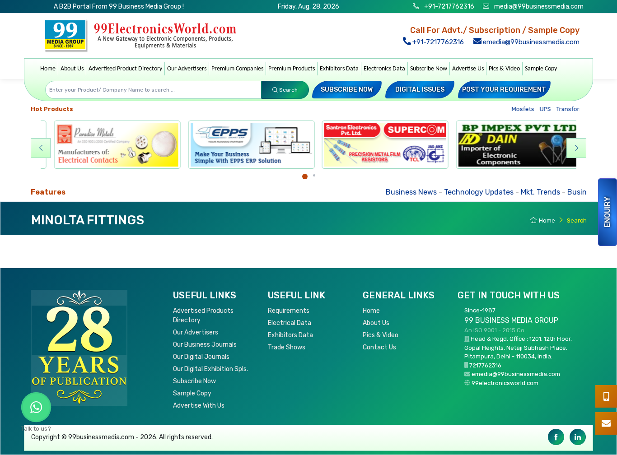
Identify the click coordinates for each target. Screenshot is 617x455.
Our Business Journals (205, 344)
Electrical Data (289, 323)
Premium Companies (237, 68)
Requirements (288, 311)
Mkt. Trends (516, 192)
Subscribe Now (428, 68)
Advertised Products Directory (203, 315)
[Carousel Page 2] (314, 175)
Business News (386, 192)
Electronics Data (384, 68)
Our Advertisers (186, 68)
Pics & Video (504, 68)
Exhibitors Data (339, 68)
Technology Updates (454, 192)
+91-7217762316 (448, 6)
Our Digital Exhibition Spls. (210, 369)
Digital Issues (419, 89)
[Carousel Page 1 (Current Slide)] (305, 176)
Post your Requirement (504, 89)
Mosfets (515, 109)
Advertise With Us (198, 405)
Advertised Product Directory (125, 68)
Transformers (567, 109)
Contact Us (379, 347)
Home (48, 68)
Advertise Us (468, 68)
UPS (537, 109)
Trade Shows (286, 347)
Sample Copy (541, 68)
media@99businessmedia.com (539, 6)
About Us (72, 68)
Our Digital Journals (201, 357)
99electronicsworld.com (505, 383)
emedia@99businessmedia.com (530, 42)
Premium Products (291, 68)
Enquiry (607, 212)
